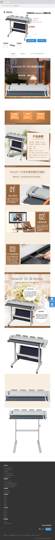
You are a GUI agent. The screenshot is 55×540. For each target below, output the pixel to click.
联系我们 (5, 515)
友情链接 (5, 517)
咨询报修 (5, 504)
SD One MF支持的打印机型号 (37, 53)
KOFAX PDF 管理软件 (8, 481)
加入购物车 (32, 40)
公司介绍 (5, 510)
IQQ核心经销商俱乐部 (8, 523)
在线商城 (5, 521)
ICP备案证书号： (27, 535)
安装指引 (5, 498)
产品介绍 (13, 53)
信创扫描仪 (6, 471)
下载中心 (5, 506)
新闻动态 (5, 512)
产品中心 (7, 5)
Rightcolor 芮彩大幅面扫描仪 (9, 475)
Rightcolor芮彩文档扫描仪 (8, 468)
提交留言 (48, 529)
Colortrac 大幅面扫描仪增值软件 (9, 486)
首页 (3, 5)
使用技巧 (5, 500)
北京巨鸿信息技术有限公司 (45, 538)
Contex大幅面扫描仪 (7, 477)
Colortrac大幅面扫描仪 (14, 5)
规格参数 (23, 53)
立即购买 (42, 40)
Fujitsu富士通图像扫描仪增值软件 (10, 483)
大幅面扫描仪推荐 (7, 492)
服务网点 (5, 497)
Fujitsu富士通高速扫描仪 (8, 473)
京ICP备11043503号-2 (35, 535)
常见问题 (5, 502)
